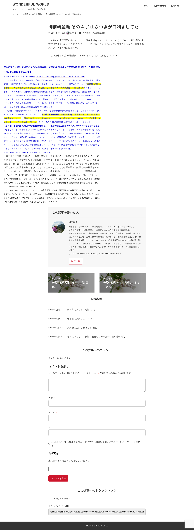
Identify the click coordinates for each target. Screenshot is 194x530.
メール (52, 412)
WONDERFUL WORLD (31, 4)
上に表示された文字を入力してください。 (69, 460)
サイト (51, 426)
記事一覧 (75, 260)
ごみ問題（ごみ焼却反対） (94, 32)
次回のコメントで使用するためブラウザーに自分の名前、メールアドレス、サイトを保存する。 (96, 443)
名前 (51, 397)
